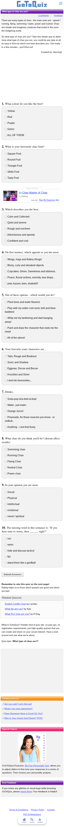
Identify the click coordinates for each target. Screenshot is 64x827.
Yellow (11, 111)
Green (10, 129)
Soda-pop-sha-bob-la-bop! (22, 399)
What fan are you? (14, 608)
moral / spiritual (15, 516)
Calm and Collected (18, 216)
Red (9, 117)
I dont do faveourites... (19, 380)
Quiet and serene (16, 222)
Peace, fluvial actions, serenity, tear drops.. (30, 277)
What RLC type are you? (17, 614)
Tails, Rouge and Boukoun (22, 356)
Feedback (58, 15)
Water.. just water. (17, 405)
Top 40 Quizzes (47, 200)
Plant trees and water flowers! (23, 302)
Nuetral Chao (14, 467)
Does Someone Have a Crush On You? (23, 713)
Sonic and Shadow (17, 362)
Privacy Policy (37, 809)
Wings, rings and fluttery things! (24, 259)
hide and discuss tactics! (20, 550)
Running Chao (15, 455)
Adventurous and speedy (21, 234)
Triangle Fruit (14, 165)
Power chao (14, 473)
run (9, 538)
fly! (9, 556)
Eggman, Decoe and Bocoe (22, 368)
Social (10, 492)
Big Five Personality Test (37, 765)
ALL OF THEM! (15, 135)
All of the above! (16, 337)
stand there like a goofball (21, 562)
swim (10, 544)
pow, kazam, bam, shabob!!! (22, 283)
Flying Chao (14, 461)
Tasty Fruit (13, 178)
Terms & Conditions (18, 809)
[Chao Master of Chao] (10, 196)
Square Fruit (14, 153)
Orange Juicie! (15, 411)
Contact (51, 809)
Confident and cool (17, 240)
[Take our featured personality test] (32, 748)
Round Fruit (14, 159)
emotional (12, 510)
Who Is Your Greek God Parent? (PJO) (23, 718)
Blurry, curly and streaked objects (25, 265)
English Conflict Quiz (15, 603)
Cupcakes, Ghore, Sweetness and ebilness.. (31, 271)
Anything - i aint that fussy (21, 427)
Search (32, 822)
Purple (11, 123)
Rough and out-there (18, 228)
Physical (12, 498)
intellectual (13, 504)
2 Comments (43, 15)
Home (24, 822)
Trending (40, 822)
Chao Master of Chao (34, 192)
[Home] (32, 4)
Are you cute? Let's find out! (18, 704)
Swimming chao (16, 449)
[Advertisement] (32, 77)
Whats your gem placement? (18, 708)
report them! (26, 791)
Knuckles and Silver (18, 374)
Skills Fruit (13, 171)
